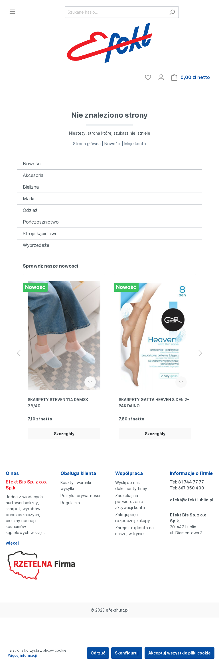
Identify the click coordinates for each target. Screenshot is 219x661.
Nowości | (114, 143)
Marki (28, 198)
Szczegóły (64, 433)
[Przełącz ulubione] (90, 382)
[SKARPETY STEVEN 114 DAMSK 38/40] (64, 335)
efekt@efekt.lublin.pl (191, 499)
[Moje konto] (161, 77)
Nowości (32, 163)
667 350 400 (191, 487)
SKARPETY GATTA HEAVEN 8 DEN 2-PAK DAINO (154, 402)
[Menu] (12, 11)
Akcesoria (33, 175)
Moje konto (135, 143)
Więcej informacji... (23, 655)
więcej (12, 543)
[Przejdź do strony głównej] (109, 43)
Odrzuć (98, 652)
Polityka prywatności (80, 495)
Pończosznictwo (41, 222)
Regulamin (70, 502)
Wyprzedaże (36, 245)
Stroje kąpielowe (40, 233)
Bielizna (31, 187)
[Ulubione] (148, 77)
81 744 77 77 (191, 481)
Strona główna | (88, 143)
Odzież (30, 210)
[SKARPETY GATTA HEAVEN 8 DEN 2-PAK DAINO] (155, 335)
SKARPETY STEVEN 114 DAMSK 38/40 (58, 402)
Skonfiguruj (127, 652)
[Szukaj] (172, 12)
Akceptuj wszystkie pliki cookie (179, 652)
